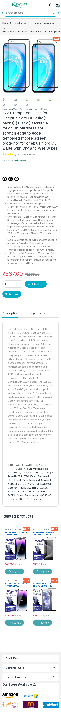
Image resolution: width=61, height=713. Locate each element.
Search (54, 12)
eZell (41, 499)
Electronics (20, 23)
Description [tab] (10, 313)
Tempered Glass (39, 109)
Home (5, 23)
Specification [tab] (39, 313)
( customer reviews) (25, 154)
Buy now (14, 294)
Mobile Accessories (44, 23)
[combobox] (26, 12)
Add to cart (38, 284)
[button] (55, 42)
